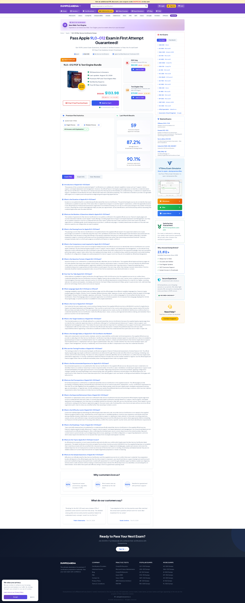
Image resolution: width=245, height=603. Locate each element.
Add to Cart (106, 103)
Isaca (141, 15)
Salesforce (116, 15)
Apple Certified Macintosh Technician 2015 (126, 54)
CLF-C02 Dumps (144, 566)
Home (65, 11)
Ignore (32, 597)
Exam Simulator (139, 11)
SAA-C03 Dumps (168, 569)
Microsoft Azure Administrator (125, 569)
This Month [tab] (172, 40)
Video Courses (123, 11)
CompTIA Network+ (122, 572)
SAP (136, 15)
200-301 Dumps (144, 569)
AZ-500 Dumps (168, 566)
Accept (15, 597)
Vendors (75, 11)
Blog (150, 11)
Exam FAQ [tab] (68, 177)
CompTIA (88, 15)
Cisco (80, 15)
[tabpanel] (106, 324)
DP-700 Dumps (168, 575)
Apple (68, 33)
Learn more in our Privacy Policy (13, 592)
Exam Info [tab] (81, 177)
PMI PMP (118, 584)
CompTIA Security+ (122, 566)
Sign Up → (122, 549)
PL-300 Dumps (168, 584)
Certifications (89, 11)
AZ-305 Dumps (168, 578)
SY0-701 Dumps (144, 575)
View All (173, 15)
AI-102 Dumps (167, 581)
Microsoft (72, 15)
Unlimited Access (106, 11)
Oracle (108, 15)
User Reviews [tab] (95, 177)
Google (149, 15)
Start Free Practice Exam (78, 103)
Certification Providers (99, 566)
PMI (130, 15)
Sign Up (172, 6)
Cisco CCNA (119, 578)
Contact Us (95, 578)
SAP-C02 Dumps (144, 578)
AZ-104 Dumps (144, 572)
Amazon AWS (98, 15)
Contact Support (170, 319)
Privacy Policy (96, 581)
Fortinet (157, 15)
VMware (165, 15)
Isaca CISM (119, 575)
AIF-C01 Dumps (144, 581)
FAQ (159, 11)
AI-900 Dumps (168, 572)
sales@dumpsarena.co (123, 597)
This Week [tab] (161, 40)
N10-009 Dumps (144, 584)
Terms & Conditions (98, 584)
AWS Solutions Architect (123, 581)
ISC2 (124, 15)
